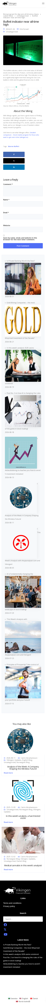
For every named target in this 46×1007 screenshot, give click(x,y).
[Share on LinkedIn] (14, 167)
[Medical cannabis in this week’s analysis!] (23, 840)
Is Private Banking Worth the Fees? (17, 945)
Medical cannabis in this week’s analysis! (23, 865)
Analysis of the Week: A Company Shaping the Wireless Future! (23, 767)
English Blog (27, 760)
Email (6, 212)
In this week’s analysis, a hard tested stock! (23, 817)
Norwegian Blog (23, 762)
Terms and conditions (12, 903)
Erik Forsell (24, 29)
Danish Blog (21, 861)
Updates (18, 760)
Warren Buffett (13, 146)
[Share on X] (14, 160)
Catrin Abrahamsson (29, 758)
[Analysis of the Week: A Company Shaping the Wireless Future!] (20, 741)
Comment (8, 184)
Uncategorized (12, 32)
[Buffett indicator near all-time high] (23, 51)
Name (6, 200)
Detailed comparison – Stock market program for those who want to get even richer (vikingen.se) (21, 135)
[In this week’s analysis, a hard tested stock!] (23, 790)
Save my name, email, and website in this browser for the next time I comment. (20, 238)
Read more (8, 773)
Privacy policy (9, 906)
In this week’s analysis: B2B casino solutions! (21, 954)
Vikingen (10, 760)
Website (6, 225)
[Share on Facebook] (14, 154)
